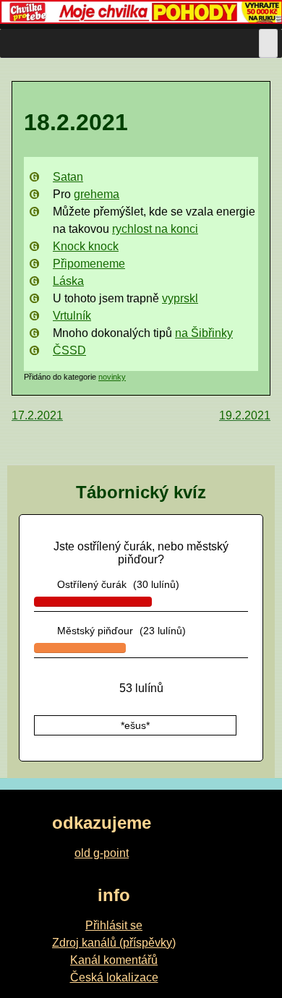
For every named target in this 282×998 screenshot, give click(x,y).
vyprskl (180, 298)
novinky (112, 376)
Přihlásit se (113, 925)
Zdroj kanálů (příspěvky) (114, 943)
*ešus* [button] (135, 725)
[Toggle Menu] (268, 43)
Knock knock (86, 246)
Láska (68, 281)
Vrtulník (72, 316)
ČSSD (69, 350)
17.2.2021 (37, 415)
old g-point (101, 853)
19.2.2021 (244, 415)
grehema (96, 194)
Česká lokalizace (114, 977)
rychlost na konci (155, 229)
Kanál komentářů (114, 960)
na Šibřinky (204, 333)
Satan (68, 177)
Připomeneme (89, 263)
